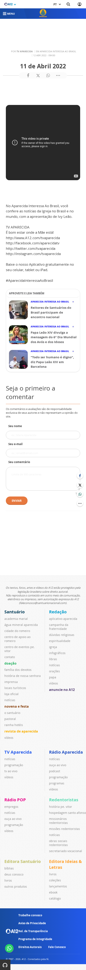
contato (9, 657)
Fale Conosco (57, 947)
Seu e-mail (15, 444)
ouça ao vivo (57, 765)
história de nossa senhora (22, 676)
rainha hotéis (13, 725)
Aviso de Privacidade (32, 923)
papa (52, 677)
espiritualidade (59, 641)
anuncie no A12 (62, 689)
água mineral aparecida (21, 625)
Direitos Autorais (30, 947)
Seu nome (15, 426)
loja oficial (11, 694)
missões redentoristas (64, 829)
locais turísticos (15, 688)
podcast (54, 771)
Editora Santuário (22, 861)
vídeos (8, 738)
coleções (55, 880)
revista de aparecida (21, 731)
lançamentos (58, 886)
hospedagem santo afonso (67, 813)
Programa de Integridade (35, 939)
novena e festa (16, 706)
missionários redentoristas (58, 821)
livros (8, 880)
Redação (58, 612)
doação (10, 663)
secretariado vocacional (65, 851)
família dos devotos (18, 670)
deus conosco (13, 874)
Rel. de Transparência (33, 931)
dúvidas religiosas (61, 635)
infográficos (57, 653)
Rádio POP (15, 800)
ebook (53, 892)
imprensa (11, 682)
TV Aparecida (18, 752)
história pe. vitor (60, 807)
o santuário (12, 713)
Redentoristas (63, 800)
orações (54, 671)
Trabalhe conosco (30, 915)
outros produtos (15, 886)
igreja (53, 647)
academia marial (16, 619)
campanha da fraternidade (58, 627)
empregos (11, 807)
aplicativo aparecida (63, 619)
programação (13, 765)
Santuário (14, 612)
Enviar (17, 501)
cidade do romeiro (17, 631)
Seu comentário (19, 462)
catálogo (55, 898)
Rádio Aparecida (66, 752)
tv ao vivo (10, 771)
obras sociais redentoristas (58, 843)
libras (53, 659)
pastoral (10, 719)
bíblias (9, 868)
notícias (9, 700)
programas (56, 783)
